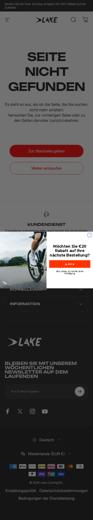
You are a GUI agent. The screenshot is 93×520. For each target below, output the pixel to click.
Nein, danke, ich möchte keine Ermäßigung (69, 272)
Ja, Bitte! (69, 264)
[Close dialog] (89, 235)
